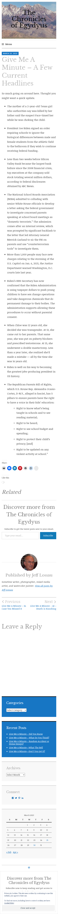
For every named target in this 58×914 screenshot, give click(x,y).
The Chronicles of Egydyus (29, 19)
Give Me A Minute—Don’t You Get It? (27, 751)
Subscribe (48, 535)
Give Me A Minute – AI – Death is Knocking (43, 604)
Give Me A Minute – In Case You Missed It (14, 604)
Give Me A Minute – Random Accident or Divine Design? (29, 742)
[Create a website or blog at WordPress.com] (29, 867)
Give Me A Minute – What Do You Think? (29, 737)
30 (34, 845)
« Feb (8, 852)
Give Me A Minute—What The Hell (26, 747)
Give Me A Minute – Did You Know (26, 734)
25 (47, 840)
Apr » (15, 852)
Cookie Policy (9, 903)
